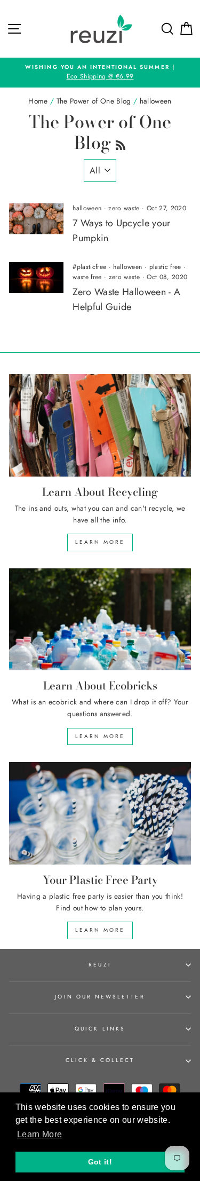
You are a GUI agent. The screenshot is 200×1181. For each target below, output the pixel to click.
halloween (87, 208)
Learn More (100, 542)
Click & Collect (100, 1060)
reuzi (100, 965)
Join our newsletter (100, 997)
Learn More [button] (39, 1134)
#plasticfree (89, 267)
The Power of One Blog (94, 101)
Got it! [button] (100, 1162)
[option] (100, 72)
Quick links (100, 1029)
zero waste (123, 208)
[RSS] (120, 143)
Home (37, 101)
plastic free (165, 267)
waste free (87, 277)
